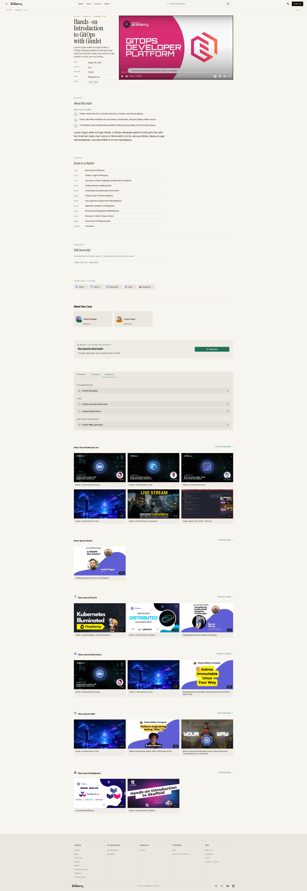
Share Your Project (180, 854)
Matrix (107, 4)
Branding (111, 854)
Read (89, 4)
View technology (224, 540)
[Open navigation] (6, 3)
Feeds (207, 858)
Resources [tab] (109, 374)
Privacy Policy (211, 862)
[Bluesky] (227, 886)
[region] (176, 48)
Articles (78, 858)
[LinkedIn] (233, 886)
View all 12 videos (224, 597)
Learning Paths (81, 870)
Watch (80, 4)
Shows (76, 866)
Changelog (209, 854)
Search (77, 850)
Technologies (80, 877)
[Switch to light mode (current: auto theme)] (288, 3)
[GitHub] (216, 886)
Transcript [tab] (95, 374)
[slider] (176, 72)
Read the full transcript (86, 263)
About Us (209, 850)
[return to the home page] (16, 3)
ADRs (174, 850)
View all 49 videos (224, 713)
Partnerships (112, 850)
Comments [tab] (81, 374)
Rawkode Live (21, 10)
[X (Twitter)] (222, 886)
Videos (77, 862)
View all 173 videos (224, 654)
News (76, 854)
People (142, 850)
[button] (122, 76)
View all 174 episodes (223, 447)
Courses (97, 4)
